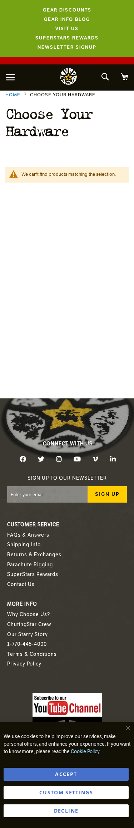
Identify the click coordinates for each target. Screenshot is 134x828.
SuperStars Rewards (32, 574)
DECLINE (66, 810)
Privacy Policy (24, 664)
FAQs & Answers (28, 535)
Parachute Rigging (30, 565)
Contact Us (21, 584)
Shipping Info (24, 545)
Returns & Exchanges (34, 555)
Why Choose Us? (28, 614)
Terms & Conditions (32, 654)
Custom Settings (66, 792)
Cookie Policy (85, 752)
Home (13, 95)
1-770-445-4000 (27, 644)
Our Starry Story (27, 634)
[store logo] (68, 77)
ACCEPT (66, 774)
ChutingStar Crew (29, 624)
